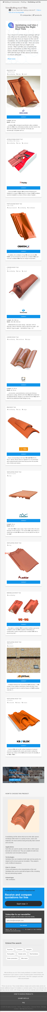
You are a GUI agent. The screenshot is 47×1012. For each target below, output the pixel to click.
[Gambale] (23, 676)
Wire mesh (24, 958)
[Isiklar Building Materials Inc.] (23, 577)
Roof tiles (10, 949)
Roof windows (34, 954)
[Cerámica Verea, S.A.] (23, 448)
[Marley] (23, 182)
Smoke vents (22, 954)
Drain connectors (12, 958)
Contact (23, 117)
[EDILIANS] (23, 111)
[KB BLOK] (23, 740)
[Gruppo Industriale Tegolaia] (23, 379)
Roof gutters (10, 954)
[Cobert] (23, 514)
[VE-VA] (23, 619)
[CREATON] (23, 246)
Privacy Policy (20, 929)
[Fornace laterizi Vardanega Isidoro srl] (23, 310)
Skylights (29, 949)
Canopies (19, 949)
